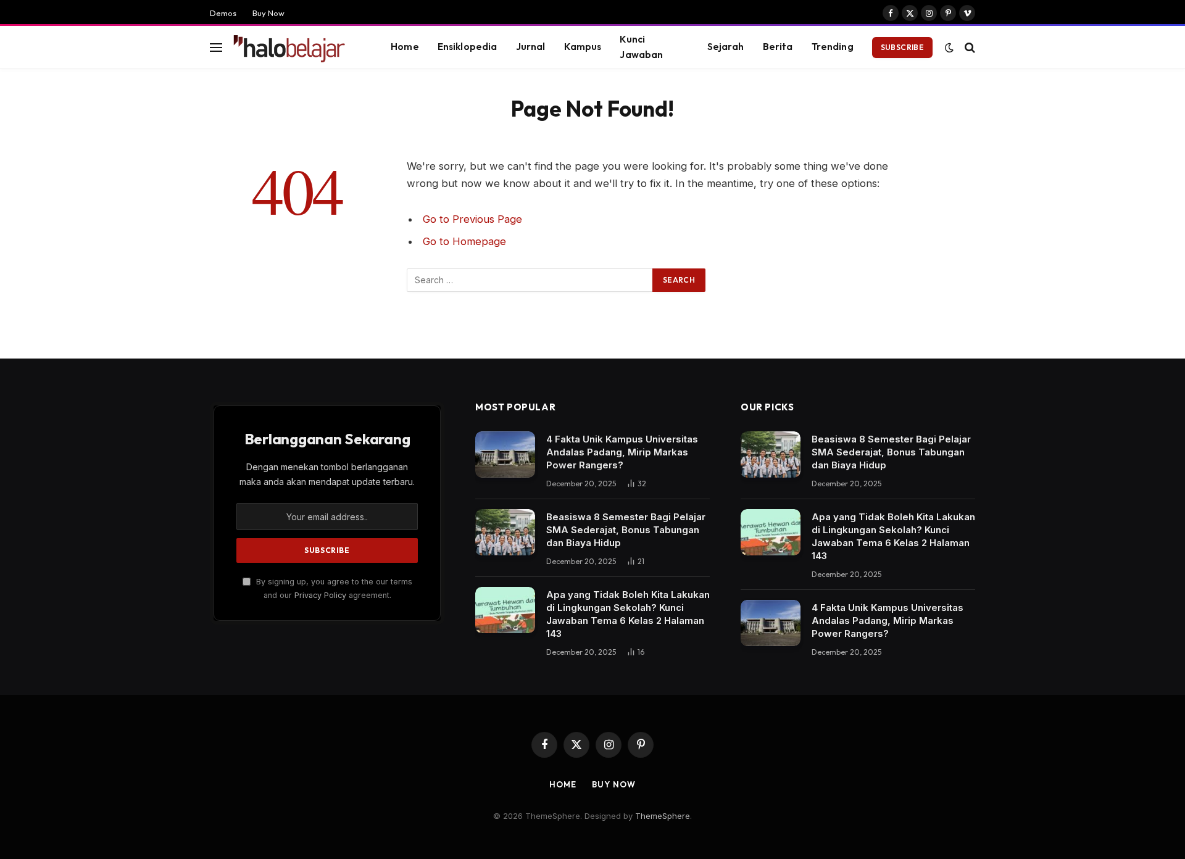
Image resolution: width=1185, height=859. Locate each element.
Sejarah (725, 46)
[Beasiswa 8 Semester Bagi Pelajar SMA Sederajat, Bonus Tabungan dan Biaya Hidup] (505, 532)
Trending (833, 46)
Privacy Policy (320, 595)
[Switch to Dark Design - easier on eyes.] (949, 47)
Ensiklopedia (467, 46)
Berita (778, 46)
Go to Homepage (464, 241)
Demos (223, 13)
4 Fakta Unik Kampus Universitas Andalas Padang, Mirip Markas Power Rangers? (622, 452)
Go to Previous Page (472, 219)
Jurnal (531, 46)
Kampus (583, 46)
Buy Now (268, 13)
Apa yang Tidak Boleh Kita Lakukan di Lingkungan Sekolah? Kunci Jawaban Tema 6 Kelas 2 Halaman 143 (628, 614)
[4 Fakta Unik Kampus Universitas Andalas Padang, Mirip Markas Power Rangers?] (505, 454)
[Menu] (216, 47)
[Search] (968, 47)
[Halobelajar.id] (295, 47)
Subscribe (902, 47)
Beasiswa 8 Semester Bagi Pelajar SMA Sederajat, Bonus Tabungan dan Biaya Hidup (625, 530)
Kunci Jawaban (641, 46)
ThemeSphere (662, 816)
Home (405, 46)
